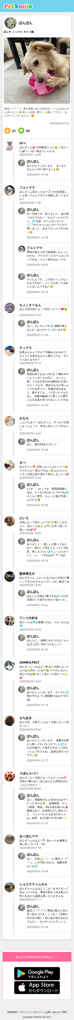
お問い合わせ (52, 1012)
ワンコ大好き (28, 618)
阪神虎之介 (27, 573)
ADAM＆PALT (29, 662)
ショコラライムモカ (33, 884)
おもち (24, 418)
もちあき (25, 718)
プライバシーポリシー (31, 1012)
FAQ (64, 1012)
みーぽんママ (28, 836)
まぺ (22, 462)
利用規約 (12, 1012)
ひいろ (24, 518)
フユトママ (27, 187)
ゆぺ (22, 143)
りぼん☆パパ (28, 773)
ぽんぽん (26, 22)
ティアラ (25, 348)
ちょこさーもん (30, 305)
